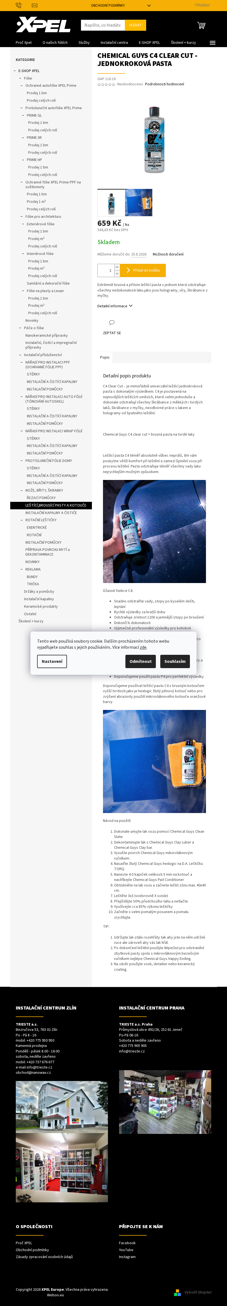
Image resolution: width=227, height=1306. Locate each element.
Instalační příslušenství (43, 355)
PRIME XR (34, 137)
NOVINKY (32, 562)
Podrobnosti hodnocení (164, 84)
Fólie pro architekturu (43, 216)
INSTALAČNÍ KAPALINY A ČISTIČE (51, 513)
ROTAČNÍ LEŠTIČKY (40, 520)
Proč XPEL (24, 1243)
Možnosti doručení (168, 254)
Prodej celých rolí (41, 100)
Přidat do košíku (146, 270)
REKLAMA (33, 569)
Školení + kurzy (31, 621)
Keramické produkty (41, 606)
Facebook (127, 1243)
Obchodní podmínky (108, 5)
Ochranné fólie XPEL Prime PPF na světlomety (53, 185)
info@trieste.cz (39, 1067)
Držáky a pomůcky (39, 591)
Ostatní (30, 614)
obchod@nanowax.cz (33, 1072)
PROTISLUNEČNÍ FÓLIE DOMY (48, 461)
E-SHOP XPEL (29, 71)
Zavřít (127, 322)
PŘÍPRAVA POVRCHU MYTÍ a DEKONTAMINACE (47, 552)
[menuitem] (23, 42)
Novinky (31, 320)
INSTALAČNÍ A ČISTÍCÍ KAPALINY (52, 382)
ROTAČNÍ (34, 535)
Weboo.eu (55, 1295)
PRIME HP (34, 160)
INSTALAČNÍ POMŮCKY (45, 389)
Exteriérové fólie (41, 224)
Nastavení (52, 661)
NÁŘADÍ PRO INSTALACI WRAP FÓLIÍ (53, 431)
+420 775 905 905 (133, 1046)
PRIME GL (34, 115)
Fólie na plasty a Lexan (45, 291)
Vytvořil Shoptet (198, 1292)
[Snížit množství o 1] (117, 273)
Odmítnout (141, 661)
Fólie (28, 78)
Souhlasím (175, 661)
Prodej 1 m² (36, 202)
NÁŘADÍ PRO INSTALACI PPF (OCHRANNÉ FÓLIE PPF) (47, 365)
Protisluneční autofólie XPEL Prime (53, 108)
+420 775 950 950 (40, 1040)
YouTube (126, 1250)
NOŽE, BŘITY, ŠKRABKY (44, 490)
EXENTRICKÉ (37, 527)
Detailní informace (112, 306)
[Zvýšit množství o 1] (117, 267)
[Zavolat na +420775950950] (24, 5)
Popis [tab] (105, 357)
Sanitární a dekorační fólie (48, 283)
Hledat (135, 25)
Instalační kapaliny (39, 599)
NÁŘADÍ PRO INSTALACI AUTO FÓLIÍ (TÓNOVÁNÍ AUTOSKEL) (53, 399)
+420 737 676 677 (40, 1062)
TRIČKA (33, 584)
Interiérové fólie (40, 254)
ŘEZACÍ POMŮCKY (41, 498)
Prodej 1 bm (37, 93)
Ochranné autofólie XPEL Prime (50, 85)
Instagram (127, 1257)
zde (143, 647)
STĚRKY (33, 374)
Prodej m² (36, 239)
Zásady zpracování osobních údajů (44, 1257)
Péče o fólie (34, 328)
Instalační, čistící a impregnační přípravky (51, 345)
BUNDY (32, 577)
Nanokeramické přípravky (46, 335)
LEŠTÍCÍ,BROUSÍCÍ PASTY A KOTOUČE (55, 505)
